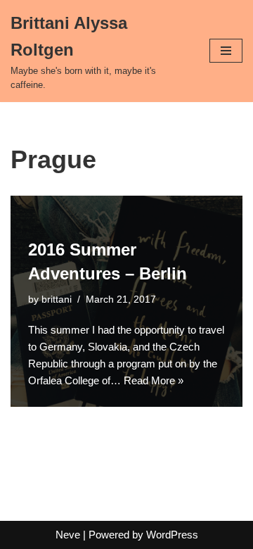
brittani (56, 299)
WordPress (172, 535)
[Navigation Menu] (225, 51)
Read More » (153, 380)
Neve (68, 535)
